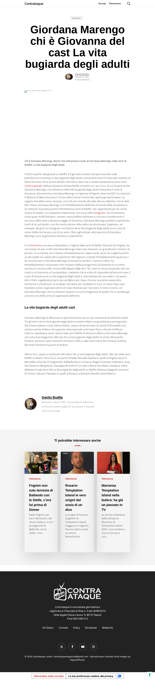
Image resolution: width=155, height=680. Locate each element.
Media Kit (107, 627)
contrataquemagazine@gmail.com (70, 656)
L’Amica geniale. (34, 185)
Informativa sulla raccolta (48, 676)
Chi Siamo (48, 627)
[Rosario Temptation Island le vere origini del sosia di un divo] (77, 502)
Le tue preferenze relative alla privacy (90, 676)
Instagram (99, 213)
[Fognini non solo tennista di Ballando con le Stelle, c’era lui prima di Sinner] (41, 502)
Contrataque (34, 3)
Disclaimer (91, 627)
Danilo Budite (82, 74)
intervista (36, 245)
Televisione (76, 18)
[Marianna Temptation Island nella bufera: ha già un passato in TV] (113, 502)
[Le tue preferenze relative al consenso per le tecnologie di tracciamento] (150, 675)
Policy (76, 627)
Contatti (63, 627)
